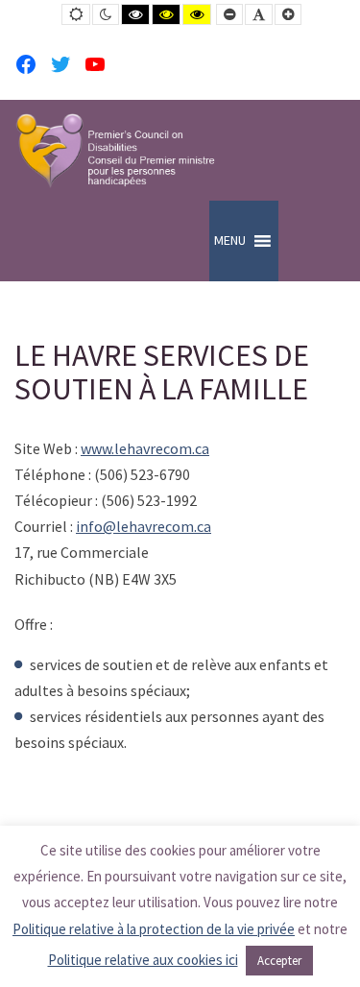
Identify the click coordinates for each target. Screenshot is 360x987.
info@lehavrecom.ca (143, 526)
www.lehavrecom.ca (145, 448)
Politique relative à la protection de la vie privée (153, 929)
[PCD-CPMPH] (115, 150)
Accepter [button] (279, 960)
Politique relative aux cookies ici (143, 960)
